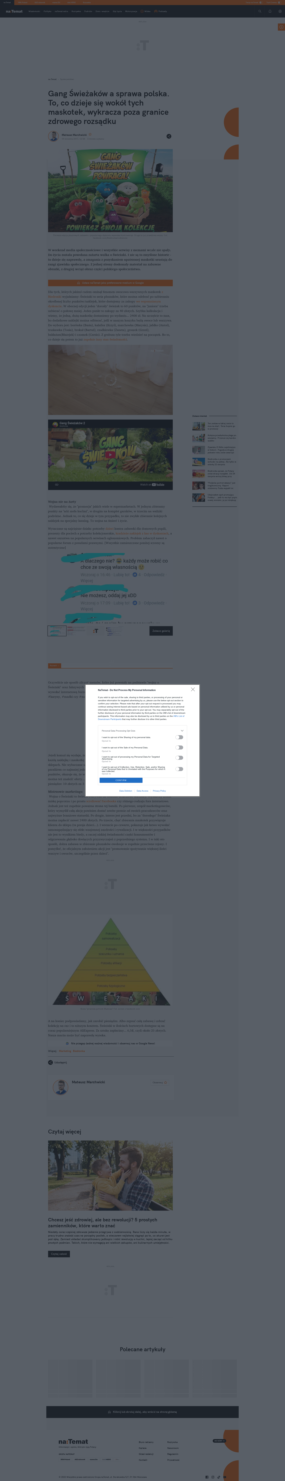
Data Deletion (125, 791)
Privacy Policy (159, 791)
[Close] (194, 690)
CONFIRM (121, 780)
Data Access (142, 791)
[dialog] (142, 740)
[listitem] (142, 730)
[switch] (179, 737)
